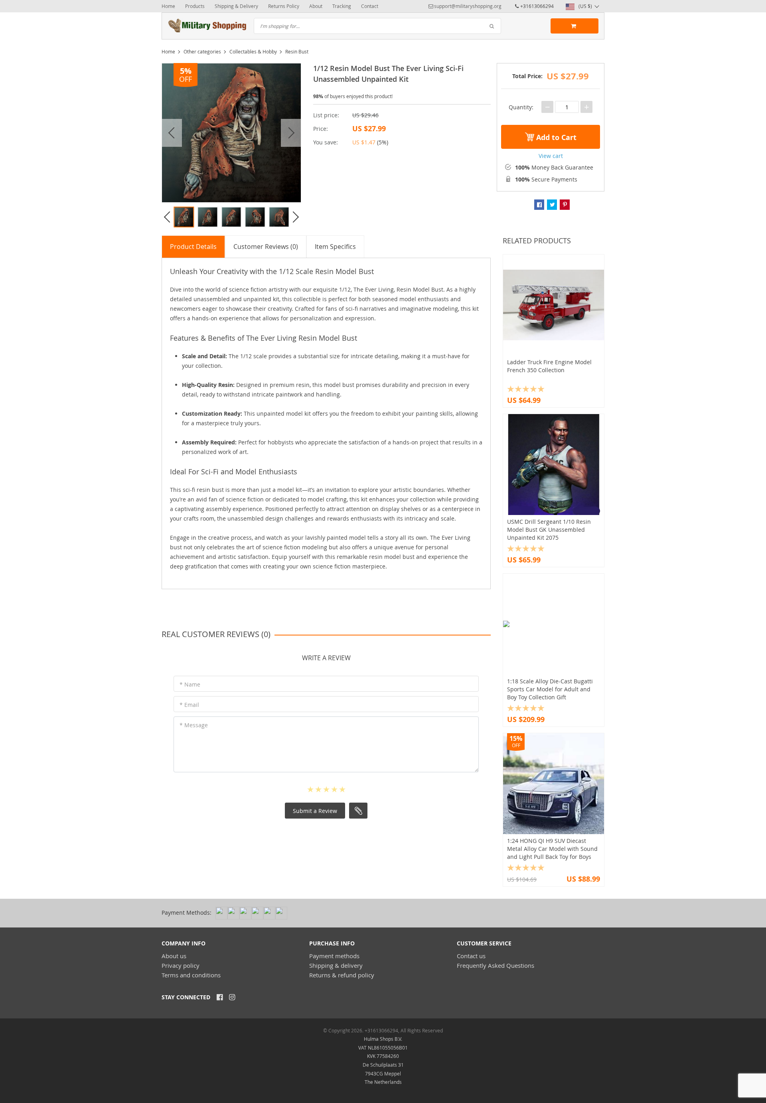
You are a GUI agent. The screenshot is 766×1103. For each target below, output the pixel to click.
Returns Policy (283, 6)
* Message (194, 725)
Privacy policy (180, 965)
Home (168, 6)
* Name (190, 684)
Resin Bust (296, 51)
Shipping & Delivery (236, 6)
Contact (369, 6)
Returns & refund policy (341, 975)
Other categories (202, 51)
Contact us (471, 956)
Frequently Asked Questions (495, 965)
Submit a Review (315, 811)
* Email (189, 704)
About (315, 6)
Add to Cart (555, 137)
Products (195, 6)
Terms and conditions (191, 975)
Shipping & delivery (336, 965)
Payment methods (334, 956)
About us (174, 956)
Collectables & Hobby (253, 51)
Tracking (341, 6)
